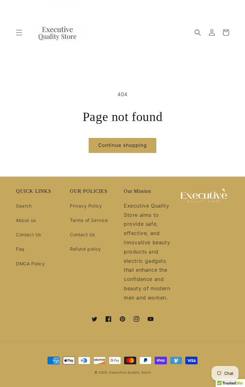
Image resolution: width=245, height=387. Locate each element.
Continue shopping (122, 145)
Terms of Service (89, 220)
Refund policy (85, 249)
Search (24, 206)
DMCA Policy (30, 263)
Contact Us (28, 234)
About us (26, 220)
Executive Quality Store (130, 372)
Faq (20, 249)
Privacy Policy (86, 206)
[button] (19, 33)
